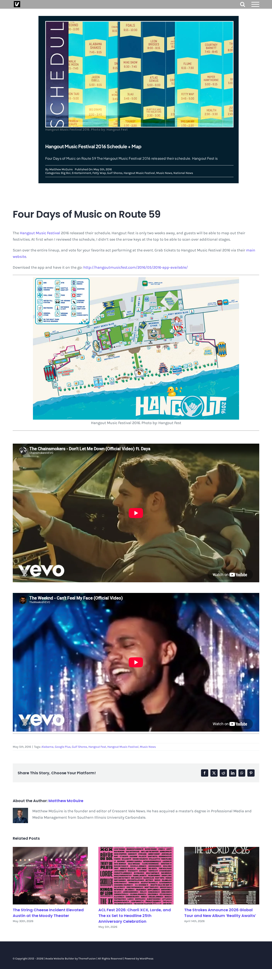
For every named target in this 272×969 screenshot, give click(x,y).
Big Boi (66, 173)
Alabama (47, 747)
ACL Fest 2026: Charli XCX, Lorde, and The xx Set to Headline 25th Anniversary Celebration (134, 915)
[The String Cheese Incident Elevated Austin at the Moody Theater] (50, 875)
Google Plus (63, 747)
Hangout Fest (97, 747)
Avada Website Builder (59, 958)
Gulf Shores (114, 173)
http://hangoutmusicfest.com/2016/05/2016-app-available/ (135, 267)
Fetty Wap (99, 173)
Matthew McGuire (61, 169)
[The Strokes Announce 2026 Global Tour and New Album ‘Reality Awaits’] (221, 875)
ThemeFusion (87, 958)
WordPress (146, 958)
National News (183, 173)
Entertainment (81, 173)
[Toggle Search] (242, 4)
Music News (164, 173)
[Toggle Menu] (255, 4)
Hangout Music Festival (139, 173)
